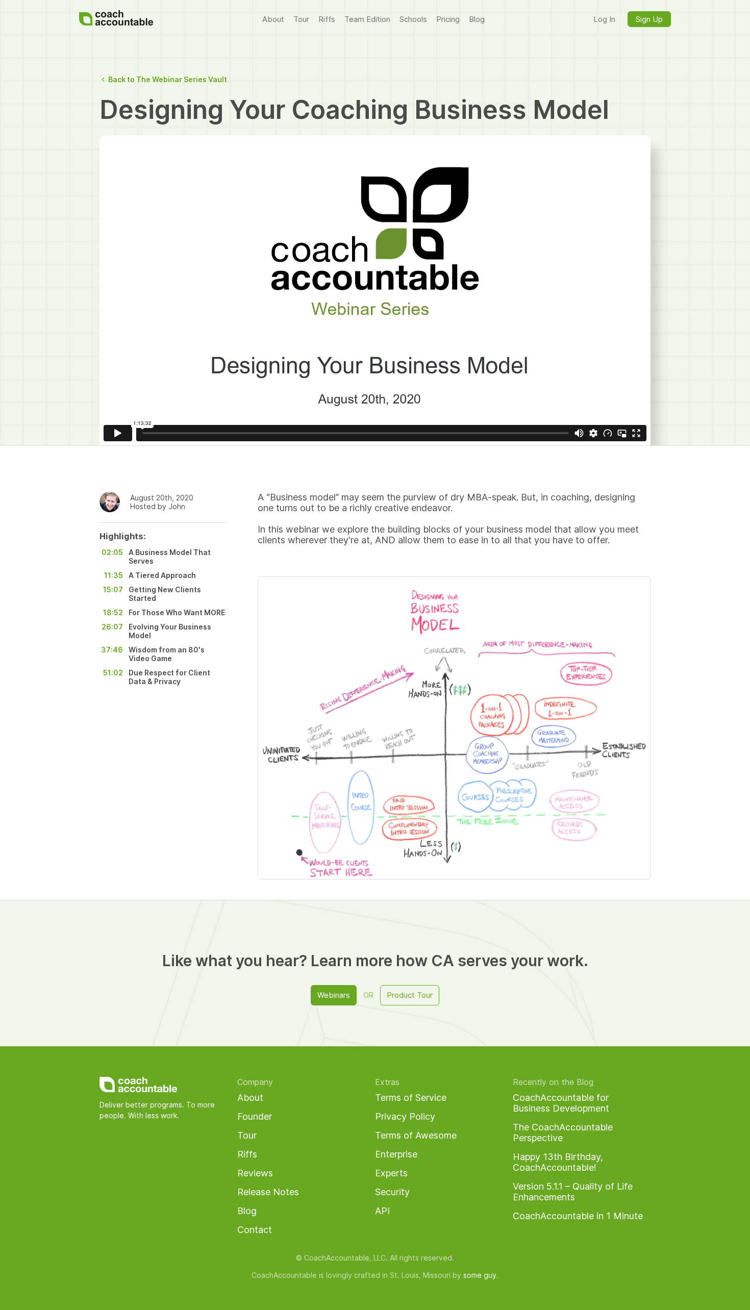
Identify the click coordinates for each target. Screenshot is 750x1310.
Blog (477, 19)
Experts (391, 1173)
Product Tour (410, 995)
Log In (604, 19)
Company (255, 1082)
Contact (254, 1229)
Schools (413, 19)
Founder (254, 1116)
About (273, 19)
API (382, 1210)
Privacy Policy (405, 1116)
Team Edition (367, 19)
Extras (387, 1082)
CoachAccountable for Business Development (561, 1103)
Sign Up (649, 19)
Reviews (255, 1173)
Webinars (333, 995)
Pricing (448, 19)
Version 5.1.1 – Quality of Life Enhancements (573, 1191)
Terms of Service (410, 1097)
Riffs (326, 19)
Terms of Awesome (416, 1135)
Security (392, 1192)
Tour (301, 19)
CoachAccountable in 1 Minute (578, 1216)
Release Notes (268, 1192)
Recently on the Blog (553, 1082)
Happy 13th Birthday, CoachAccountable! (558, 1162)
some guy (479, 1275)
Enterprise (396, 1154)
